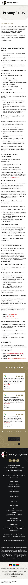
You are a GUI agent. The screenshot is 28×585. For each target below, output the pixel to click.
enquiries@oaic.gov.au (12, 318)
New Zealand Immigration (14, 486)
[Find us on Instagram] (14, 460)
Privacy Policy (14, 489)
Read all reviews (14, 439)
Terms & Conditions (14, 491)
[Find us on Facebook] (10, 460)
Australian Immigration (14, 484)
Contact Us (14, 499)
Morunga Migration (13, 581)
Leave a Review (12, 444)
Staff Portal (14, 501)
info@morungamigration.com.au (14, 353)
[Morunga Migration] (10, 3)
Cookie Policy (14, 494)
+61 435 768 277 (18, 516)
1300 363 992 (10, 316)
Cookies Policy (15, 177)
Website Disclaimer (14, 496)
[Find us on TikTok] (17, 460)
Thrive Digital (8, 582)
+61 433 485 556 (18, 514)
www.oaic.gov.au (12, 314)
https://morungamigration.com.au (17, 358)
